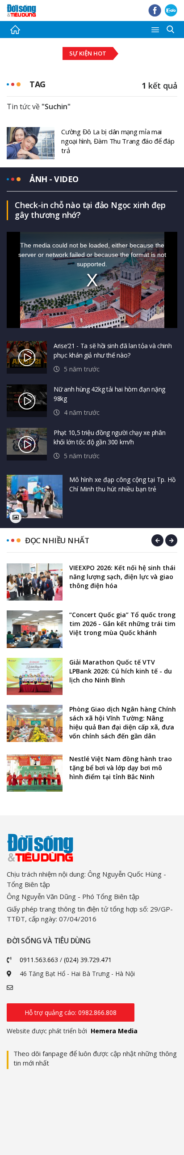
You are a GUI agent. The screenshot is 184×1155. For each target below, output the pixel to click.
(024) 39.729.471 (88, 959)
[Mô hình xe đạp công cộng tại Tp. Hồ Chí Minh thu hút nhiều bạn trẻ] (35, 496)
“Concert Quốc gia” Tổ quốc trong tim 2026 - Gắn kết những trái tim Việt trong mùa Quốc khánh (122, 623)
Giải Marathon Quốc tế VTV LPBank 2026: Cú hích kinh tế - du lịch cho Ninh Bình (120, 671)
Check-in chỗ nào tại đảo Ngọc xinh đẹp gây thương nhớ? (90, 210)
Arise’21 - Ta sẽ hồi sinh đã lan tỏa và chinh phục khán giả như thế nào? (113, 350)
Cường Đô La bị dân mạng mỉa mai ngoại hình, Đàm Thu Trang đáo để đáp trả (117, 141)
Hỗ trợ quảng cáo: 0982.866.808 (71, 1012)
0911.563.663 (39, 959)
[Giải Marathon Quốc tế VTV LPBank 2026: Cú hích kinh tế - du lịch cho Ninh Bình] (35, 676)
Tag (37, 84)
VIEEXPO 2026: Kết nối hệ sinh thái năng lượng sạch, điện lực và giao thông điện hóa (122, 576)
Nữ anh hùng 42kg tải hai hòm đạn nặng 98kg (109, 394)
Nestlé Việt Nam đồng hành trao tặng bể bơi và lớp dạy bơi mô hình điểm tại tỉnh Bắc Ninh (120, 767)
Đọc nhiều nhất (57, 540)
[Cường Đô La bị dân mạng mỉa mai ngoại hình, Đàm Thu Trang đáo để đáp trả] (30, 142)
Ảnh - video (54, 179)
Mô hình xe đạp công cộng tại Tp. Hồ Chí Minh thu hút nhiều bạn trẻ (122, 484)
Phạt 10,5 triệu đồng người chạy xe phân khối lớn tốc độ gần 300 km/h (109, 437)
